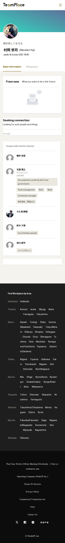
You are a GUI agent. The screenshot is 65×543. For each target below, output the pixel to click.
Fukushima (42, 314)
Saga (44, 420)
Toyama (34, 359)
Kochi (40, 412)
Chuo (35, 337)
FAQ (32, 507)
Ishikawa (45, 359)
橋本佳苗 (21, 155)
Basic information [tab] (12, 66)
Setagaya (50, 332)
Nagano (43, 364)
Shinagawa (45, 337)
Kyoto (38, 377)
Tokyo (49, 327)
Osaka (29, 382)
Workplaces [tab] (32, 66)
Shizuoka (27, 369)
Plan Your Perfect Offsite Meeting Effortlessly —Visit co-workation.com (32, 466)
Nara (26, 387)
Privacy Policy (32, 492)
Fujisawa (41, 346)
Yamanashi (30, 364)
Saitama (26, 351)
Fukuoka (24, 420)
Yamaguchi (36, 399)
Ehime (32, 412)
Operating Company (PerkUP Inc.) (32, 476)
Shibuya (28, 332)
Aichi (38, 369)
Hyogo (47, 382)
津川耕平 (21, 243)
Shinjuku (39, 332)
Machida (40, 341)
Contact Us (32, 514)
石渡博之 (21, 169)
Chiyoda (26, 337)
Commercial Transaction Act (32, 499)
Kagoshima (40, 430)
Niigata (23, 359)
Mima (48, 407)
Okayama (46, 394)
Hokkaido (24, 301)
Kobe (52, 382)
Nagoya (45, 369)
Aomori (24, 309)
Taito (31, 341)
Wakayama (37, 387)
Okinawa (24, 438)
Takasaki (37, 327)
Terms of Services (32, 484)
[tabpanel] (32, 177)
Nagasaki (27, 425)
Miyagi (42, 309)
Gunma (52, 322)
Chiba (43, 322)
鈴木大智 (21, 225)
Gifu (52, 364)
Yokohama (29, 346)
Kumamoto (40, 425)
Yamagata (28, 314)
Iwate (33, 309)
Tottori (23, 394)
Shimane (34, 394)
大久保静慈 (22, 211)
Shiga (29, 377)
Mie (22, 377)
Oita (52, 425)
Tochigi (33, 322)
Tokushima (25, 407)
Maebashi (26, 327)
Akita (51, 309)
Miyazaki (27, 430)
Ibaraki (23, 322)
